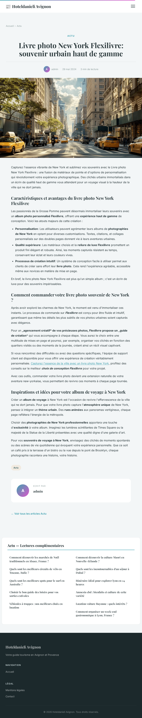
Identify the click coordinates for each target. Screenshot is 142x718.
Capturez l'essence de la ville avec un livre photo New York (70, 363)
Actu (19, 26)
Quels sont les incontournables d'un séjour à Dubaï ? (102, 570)
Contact (10, 696)
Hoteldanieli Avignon (28, 6)
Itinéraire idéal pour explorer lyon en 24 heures (100, 582)
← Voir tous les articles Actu (28, 513)
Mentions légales (15, 690)
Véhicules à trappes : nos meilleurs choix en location (36, 605)
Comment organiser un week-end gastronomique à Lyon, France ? (96, 613)
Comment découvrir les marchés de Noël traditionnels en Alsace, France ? (34, 559)
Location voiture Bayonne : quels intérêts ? (101, 604)
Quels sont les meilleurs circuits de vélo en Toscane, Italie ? (36, 570)
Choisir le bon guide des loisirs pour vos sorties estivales (34, 594)
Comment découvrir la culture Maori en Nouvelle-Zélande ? (100, 559)
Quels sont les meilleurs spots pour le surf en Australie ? (37, 582)
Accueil (10, 26)
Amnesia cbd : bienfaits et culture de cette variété (101, 594)
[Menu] (133, 6)
